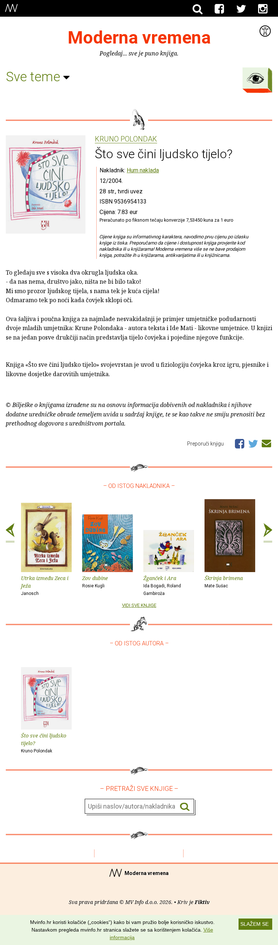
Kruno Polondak (126, 139)
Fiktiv (202, 902)
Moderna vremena (139, 37)
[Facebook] (219, 9)
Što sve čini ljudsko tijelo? (43, 742)
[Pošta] (266, 442)
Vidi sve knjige (139, 605)
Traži (184, 806)
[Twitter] (241, 9)
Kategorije (256, 78)
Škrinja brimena (224, 581)
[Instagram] (263, 9)
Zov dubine (95, 581)
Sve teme (34, 77)
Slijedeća (268, 533)
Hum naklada (143, 170)
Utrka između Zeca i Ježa (44, 585)
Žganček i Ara (162, 585)
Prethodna (10, 533)
